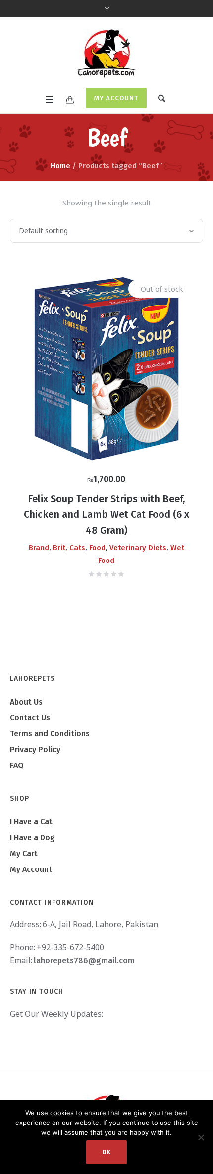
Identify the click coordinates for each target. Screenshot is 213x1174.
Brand (39, 547)
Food (97, 547)
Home (60, 165)
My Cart (24, 853)
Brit (59, 547)
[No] (201, 1137)
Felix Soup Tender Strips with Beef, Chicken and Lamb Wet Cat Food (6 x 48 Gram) (106, 514)
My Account (116, 98)
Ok (106, 1152)
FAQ (17, 765)
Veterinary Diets (137, 547)
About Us (26, 702)
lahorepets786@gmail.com (84, 960)
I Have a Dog (32, 837)
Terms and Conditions (50, 733)
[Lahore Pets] (106, 53)
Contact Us (30, 717)
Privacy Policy (35, 749)
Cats (77, 547)
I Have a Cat (31, 821)
